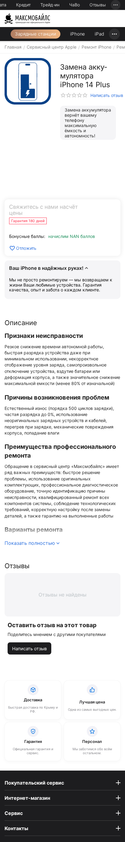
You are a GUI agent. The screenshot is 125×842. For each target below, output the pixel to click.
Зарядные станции (35, 34)
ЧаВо (74, 4)
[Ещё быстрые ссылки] (115, 5)
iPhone (77, 34)
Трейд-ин (49, 4)
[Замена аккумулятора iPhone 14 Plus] (28, 81)
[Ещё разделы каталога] (114, 34)
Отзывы (98, 4)
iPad (99, 34)
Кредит (23, 4)
